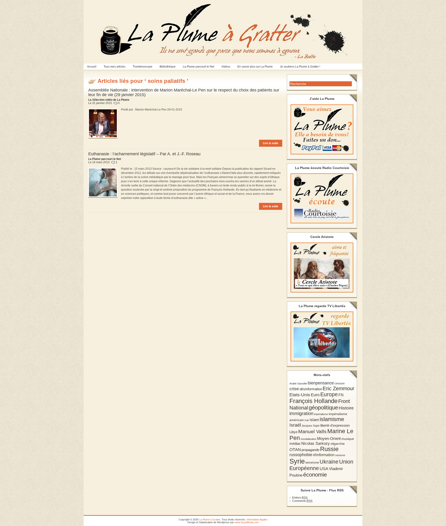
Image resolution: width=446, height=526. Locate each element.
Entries (300, 497)
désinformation (311, 389)
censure (339, 383)
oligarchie (338, 443)
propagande (310, 450)
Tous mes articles (114, 66)
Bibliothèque (168, 66)
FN (341, 395)
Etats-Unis (299, 394)
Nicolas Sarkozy (315, 443)
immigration (301, 413)
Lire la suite (270, 143)
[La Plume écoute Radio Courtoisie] (321, 198)
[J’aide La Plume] (321, 129)
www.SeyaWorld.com (247, 522)
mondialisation (308, 439)
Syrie (297, 461)
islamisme (332, 419)
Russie (329, 449)
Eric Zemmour (338, 388)
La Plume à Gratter (209, 519)
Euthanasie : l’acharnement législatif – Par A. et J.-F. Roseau (144, 154)
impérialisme (321, 414)
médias (295, 443)
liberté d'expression (335, 425)
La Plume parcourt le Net (198, 66)
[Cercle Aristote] (321, 267)
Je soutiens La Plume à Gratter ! (300, 66)
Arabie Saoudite (298, 383)
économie (315, 474)
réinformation (323, 455)
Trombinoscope (142, 66)
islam (314, 420)
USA (324, 468)
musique (347, 439)
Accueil (91, 66)
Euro (315, 395)
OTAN (295, 449)
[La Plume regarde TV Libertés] (321, 336)
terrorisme (312, 462)
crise (294, 388)
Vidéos (225, 66)
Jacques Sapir (311, 425)
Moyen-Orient (329, 438)
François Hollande (313, 401)
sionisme (340, 455)
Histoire (346, 408)
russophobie (300, 454)
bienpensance (321, 383)
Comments (302, 501)
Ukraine (329, 462)
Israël (295, 425)
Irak (307, 420)
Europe (329, 394)
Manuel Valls (312, 431)
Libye (293, 432)
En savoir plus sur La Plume (255, 66)
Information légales (257, 519)
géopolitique (323, 407)
